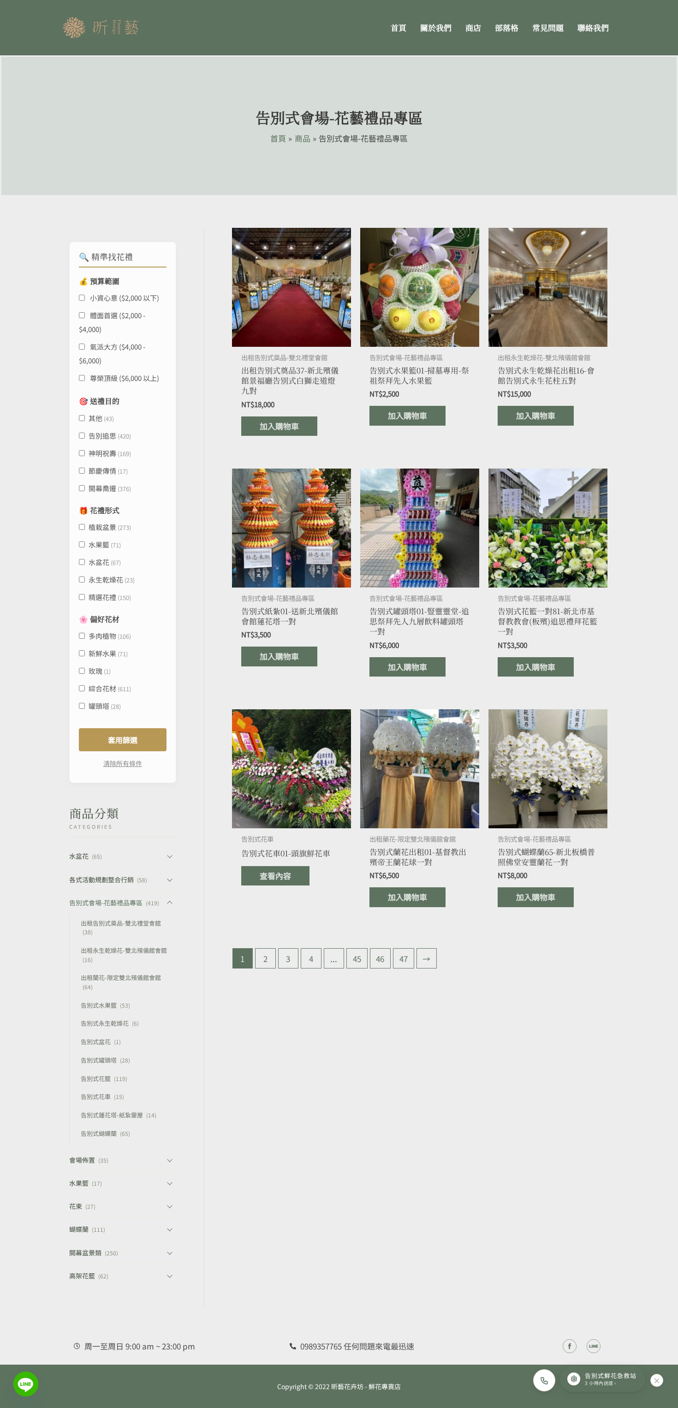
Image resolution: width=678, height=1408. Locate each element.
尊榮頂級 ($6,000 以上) (124, 378)
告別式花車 (102, 1096)
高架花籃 (88, 1275)
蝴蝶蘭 (87, 1229)
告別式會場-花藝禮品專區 (114, 902)
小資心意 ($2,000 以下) (124, 298)
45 (357, 958)
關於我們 (436, 27)
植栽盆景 (110, 527)
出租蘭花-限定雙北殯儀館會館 (121, 982)
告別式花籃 (104, 1078)
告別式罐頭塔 (105, 1060)
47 (403, 958)
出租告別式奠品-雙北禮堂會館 (121, 927)
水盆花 (105, 562)
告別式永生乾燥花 (110, 1023)
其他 (101, 418)
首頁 (398, 27)
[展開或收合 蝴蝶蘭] (169, 1229)
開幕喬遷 (110, 488)
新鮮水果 (108, 653)
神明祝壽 (110, 453)
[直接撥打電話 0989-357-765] (544, 1380)
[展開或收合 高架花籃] (169, 1275)
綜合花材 (110, 688)
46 (380, 958)
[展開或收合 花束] (169, 1206)
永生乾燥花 (112, 579)
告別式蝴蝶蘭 (105, 1133)
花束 (82, 1206)
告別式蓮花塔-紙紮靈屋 (118, 1115)
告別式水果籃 (105, 1005)
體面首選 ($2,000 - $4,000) (112, 322)
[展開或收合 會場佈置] (169, 1159)
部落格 (506, 27)
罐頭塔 (105, 706)
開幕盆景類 (93, 1252)
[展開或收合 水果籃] (169, 1182)
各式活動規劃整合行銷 (108, 879)
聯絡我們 (593, 27)
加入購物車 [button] (279, 426)
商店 (473, 27)
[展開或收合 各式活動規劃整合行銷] (169, 879)
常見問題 (548, 27)
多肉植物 (110, 636)
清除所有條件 (122, 763)
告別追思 (110, 435)
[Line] (25, 1384)
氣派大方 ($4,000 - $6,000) (112, 353)
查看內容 (275, 875)
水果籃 (105, 544)
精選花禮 (110, 597)
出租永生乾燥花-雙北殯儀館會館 (124, 954)
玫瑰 (100, 671)
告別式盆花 (101, 1041)
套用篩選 (122, 739)
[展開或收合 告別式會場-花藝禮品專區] (169, 902)
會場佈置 (88, 1159)
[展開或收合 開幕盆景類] (169, 1252)
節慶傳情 (108, 470)
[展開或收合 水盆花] (169, 856)
